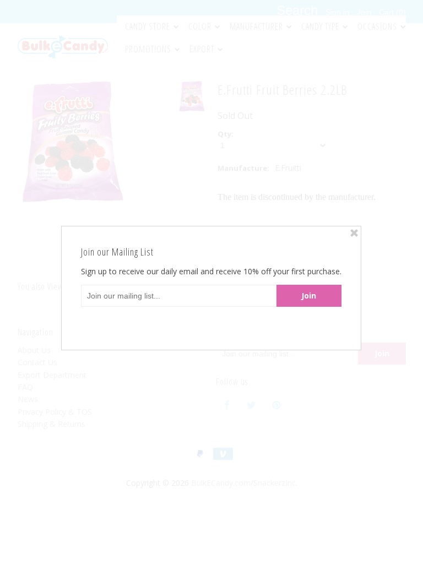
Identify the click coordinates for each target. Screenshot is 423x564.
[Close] (354, 232)
